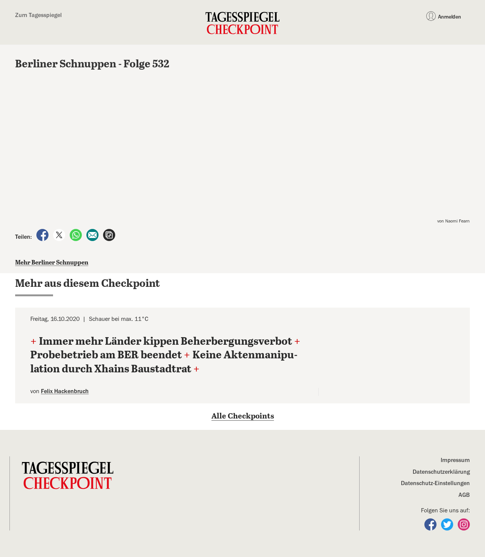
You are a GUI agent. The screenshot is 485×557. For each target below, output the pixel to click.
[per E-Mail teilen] (93, 235)
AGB (464, 495)
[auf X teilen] (60, 235)
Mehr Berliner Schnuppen (51, 263)
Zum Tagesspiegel (38, 15)
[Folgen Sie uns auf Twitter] (448, 524)
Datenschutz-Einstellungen (435, 483)
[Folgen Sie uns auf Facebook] (431, 524)
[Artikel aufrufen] (109, 235)
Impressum (455, 460)
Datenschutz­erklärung (441, 472)
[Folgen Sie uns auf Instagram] (464, 524)
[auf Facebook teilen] (43, 235)
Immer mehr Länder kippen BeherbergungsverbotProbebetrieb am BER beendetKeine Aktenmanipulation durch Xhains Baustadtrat (165, 355)
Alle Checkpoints (242, 416)
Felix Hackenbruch (65, 391)
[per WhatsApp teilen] (76, 235)
